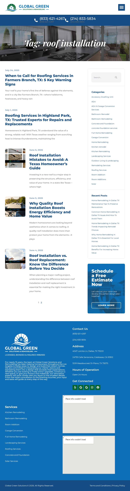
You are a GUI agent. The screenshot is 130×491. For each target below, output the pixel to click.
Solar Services (11, 461)
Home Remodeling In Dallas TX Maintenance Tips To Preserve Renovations (105, 203)
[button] (121, 7)
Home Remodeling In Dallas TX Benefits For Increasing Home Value (105, 249)
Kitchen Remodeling (101, 151)
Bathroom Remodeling (102, 119)
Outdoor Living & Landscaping (105, 161)
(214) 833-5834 (83, 18)
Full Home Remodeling (102, 133)
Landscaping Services (101, 156)
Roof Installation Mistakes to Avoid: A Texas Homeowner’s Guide (48, 161)
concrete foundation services (104, 128)
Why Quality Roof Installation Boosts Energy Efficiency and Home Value (50, 209)
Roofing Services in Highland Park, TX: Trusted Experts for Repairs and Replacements (38, 119)
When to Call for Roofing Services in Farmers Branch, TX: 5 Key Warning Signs (39, 80)
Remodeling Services (101, 165)
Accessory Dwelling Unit (102, 97)
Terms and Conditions (100, 485)
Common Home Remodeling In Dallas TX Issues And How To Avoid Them (106, 215)
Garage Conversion (100, 137)
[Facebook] (97, 387)
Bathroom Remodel (100, 114)
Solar (94, 184)
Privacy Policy (118, 485)
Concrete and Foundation (103, 123)
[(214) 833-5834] (66, 20)
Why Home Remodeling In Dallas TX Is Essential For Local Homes (105, 238)
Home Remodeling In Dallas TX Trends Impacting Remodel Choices (105, 226)
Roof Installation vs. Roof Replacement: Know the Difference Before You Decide (48, 262)
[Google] (80, 387)
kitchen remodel (99, 147)
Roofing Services (99, 170)
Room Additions (99, 179)
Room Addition (98, 175)
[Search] (115, 77)
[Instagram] (92, 387)
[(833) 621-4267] (36, 20)
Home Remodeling (100, 142)
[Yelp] (75, 387)
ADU (94, 101)
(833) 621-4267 (52, 18)
